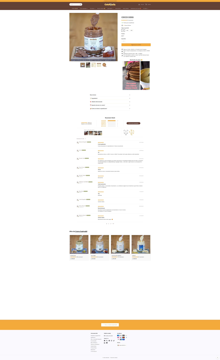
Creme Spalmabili (83, 8)
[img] (101, 142)
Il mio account (94, 351)
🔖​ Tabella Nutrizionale (96, 101)
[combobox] (75, 4)
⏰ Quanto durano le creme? (97, 105)
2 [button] (108, 223)
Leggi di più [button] (100, 163)
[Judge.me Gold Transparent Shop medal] (131, 132)
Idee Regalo (109, 8)
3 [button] (110, 223)
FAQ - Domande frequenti (96, 339)
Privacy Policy (94, 347)
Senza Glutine (118, 8)
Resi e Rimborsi (94, 342)
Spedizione (93, 337)
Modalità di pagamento (95, 335)
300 (131, 30)
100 (123, 30)
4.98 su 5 (90, 122)
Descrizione (93, 94)
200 (127, 30)
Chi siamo (145, 8)
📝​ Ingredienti (93, 98)
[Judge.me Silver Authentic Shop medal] (126, 132)
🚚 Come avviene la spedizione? (98, 108)
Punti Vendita (93, 340)
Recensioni (93, 349)
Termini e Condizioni (95, 344)
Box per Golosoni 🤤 (101, 8)
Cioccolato (92, 8)
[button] (124, 20)
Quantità (123, 38)
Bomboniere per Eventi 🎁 (136, 8)
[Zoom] (93, 37)
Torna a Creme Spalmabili (111, 324)
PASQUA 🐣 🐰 (75, 8)
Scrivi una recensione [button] (133, 123)
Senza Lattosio (126, 8)
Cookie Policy (93, 346)
